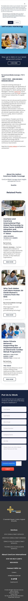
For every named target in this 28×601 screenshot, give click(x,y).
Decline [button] (17, 22)
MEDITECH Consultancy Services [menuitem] (14, 538)
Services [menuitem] (14, 530)
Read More (9, 262)
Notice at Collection (14, 593)
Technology (7, 238)
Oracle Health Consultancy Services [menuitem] (14, 542)
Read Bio (13, 185)
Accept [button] (10, 22)
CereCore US (14, 582)
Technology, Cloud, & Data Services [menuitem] (14, 547)
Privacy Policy (14, 594)
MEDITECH (6, 354)
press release (13, 146)
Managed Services (8, 81)
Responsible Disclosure (14, 597)
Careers (14, 572)
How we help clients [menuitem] (14, 559)
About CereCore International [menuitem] (14, 554)
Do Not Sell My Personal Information (14, 595)
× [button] (25, 3)
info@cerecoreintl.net (14, 575)
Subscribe (14, 63)
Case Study (14, 354)
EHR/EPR (15, 238)
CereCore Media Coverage (11, 75)
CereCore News (17, 79)
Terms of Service (14, 591)
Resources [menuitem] (14, 562)
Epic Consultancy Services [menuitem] (14, 534)
